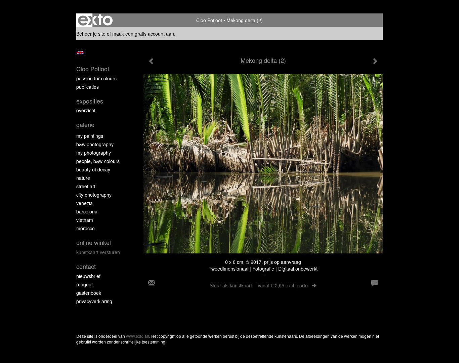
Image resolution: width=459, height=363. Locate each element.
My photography (93, 152)
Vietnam (84, 219)
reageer (84, 284)
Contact (86, 266)
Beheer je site (91, 33)
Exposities (89, 101)
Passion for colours (96, 78)
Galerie (85, 124)
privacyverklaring (94, 301)
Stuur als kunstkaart (259, 285)
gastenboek (88, 292)
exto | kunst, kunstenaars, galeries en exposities (95, 20)
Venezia (84, 203)
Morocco (85, 228)
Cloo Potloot (209, 20)
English (80, 52)
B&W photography (95, 144)
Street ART (85, 186)
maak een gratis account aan (143, 33)
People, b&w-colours (98, 161)
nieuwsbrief (88, 276)
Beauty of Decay (93, 169)
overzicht (85, 110)
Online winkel (93, 242)
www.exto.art (137, 336)
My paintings (89, 135)
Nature (83, 177)
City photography (94, 194)
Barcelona (86, 211)
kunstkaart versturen (98, 252)
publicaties (87, 86)
